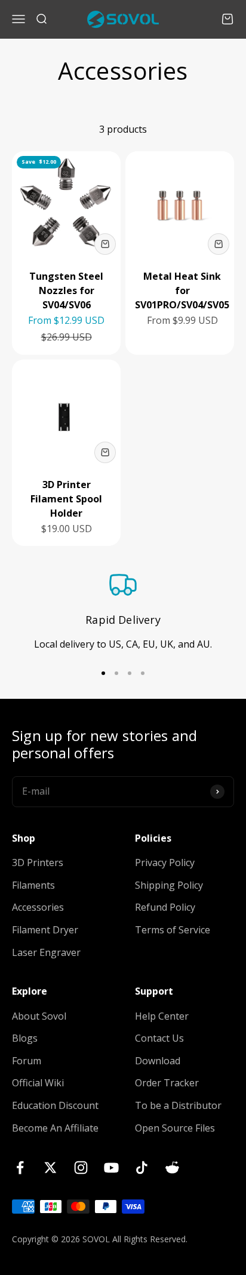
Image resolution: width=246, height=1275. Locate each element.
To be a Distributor (178, 1105)
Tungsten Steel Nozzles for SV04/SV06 (66, 290)
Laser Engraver (46, 952)
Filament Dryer (45, 929)
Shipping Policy (169, 885)
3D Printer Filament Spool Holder (66, 499)
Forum (26, 1060)
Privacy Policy (165, 862)
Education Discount (55, 1105)
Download (157, 1060)
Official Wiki (38, 1082)
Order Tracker (167, 1082)
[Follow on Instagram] (81, 1168)
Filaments (33, 885)
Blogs (25, 1038)
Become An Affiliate (55, 1128)
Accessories (38, 907)
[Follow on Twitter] (50, 1168)
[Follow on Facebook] (20, 1168)
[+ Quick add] (105, 244)
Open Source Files (175, 1128)
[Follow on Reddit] (172, 1168)
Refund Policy (165, 907)
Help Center (162, 1016)
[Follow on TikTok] (142, 1168)
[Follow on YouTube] (111, 1168)
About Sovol (39, 1016)
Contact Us (159, 1038)
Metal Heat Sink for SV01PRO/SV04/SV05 (182, 290)
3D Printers (37, 862)
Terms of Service (172, 929)
